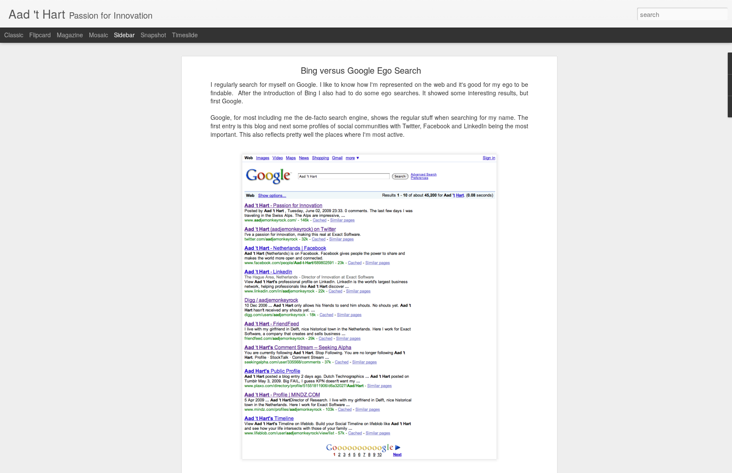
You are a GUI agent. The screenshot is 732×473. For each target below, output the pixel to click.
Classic (13, 34)
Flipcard (40, 34)
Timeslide (185, 34)
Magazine (70, 34)
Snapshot (153, 34)
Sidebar (124, 34)
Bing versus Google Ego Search (361, 70)
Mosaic (98, 34)
